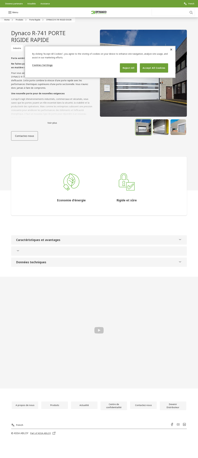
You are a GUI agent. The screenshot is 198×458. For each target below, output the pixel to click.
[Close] (171, 49)
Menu (15, 12)
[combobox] (173, 12)
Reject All (128, 67)
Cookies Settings (42, 65)
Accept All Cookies (154, 67)
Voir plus (52, 122)
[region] (100, 62)
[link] (14, 3)
